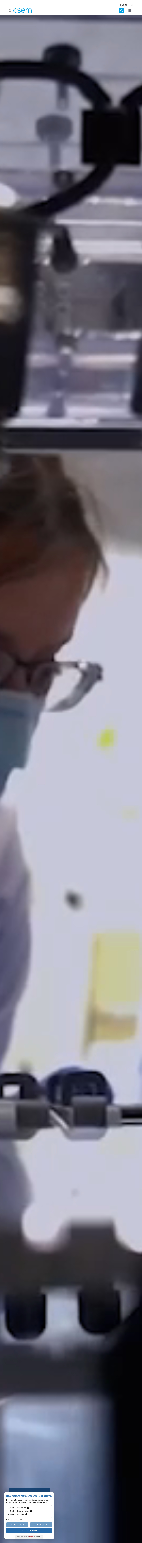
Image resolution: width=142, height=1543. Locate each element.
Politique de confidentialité (14, 1520)
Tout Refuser (41, 1525)
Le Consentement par (29, 1536)
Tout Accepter (17, 1525)
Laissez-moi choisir (29, 1531)
